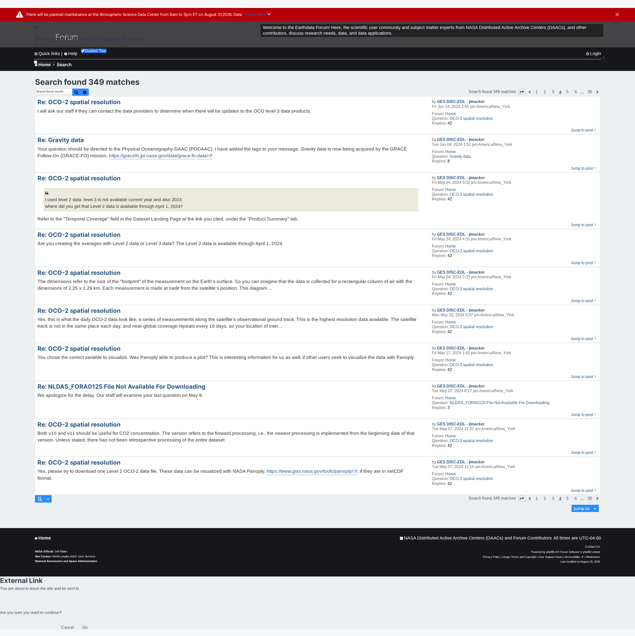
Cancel (67, 627)
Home (450, 114)
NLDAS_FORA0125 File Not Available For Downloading (499, 403)
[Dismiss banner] (617, 14)
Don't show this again (50, 62)
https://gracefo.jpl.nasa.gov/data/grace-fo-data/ (158, 155)
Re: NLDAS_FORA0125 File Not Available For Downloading (121, 386)
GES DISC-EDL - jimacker (461, 101)
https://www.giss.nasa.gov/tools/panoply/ (310, 471)
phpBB (550, 551)
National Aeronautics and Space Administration (66, 561)
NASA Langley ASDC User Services (73, 556)
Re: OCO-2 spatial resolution (79, 102)
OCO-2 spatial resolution (471, 118)
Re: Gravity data (60, 140)
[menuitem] (476, 538)
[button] (521, 92)
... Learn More (254, 14)
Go (85, 627)
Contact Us (592, 546)
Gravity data (460, 156)
